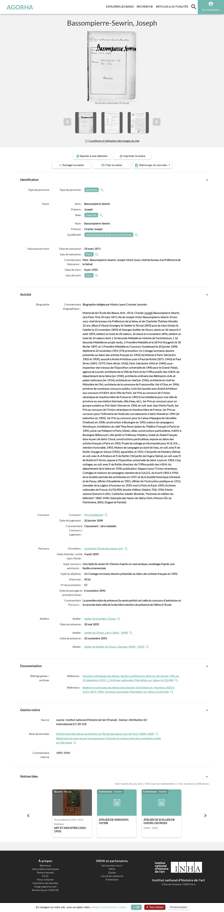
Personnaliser (178, 907)
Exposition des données (45, 883)
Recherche (145, 6)
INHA (112, 869)
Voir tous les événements (160, 783)
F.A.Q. (45, 876)
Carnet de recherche (112, 876)
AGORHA (20, 7)
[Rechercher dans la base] (157, 733)
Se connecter (211, 9)
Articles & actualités (173, 6)
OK (137, 907)
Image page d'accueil (45, 886)
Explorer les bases (120, 6)
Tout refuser (156, 907)
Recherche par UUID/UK (45, 890)
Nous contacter (45, 879)
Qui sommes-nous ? (112, 865)
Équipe (112, 872)
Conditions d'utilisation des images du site (113, 140)
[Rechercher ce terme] (102, 189)
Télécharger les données (153, 165)
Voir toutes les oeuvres (129, 783)
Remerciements (45, 872)
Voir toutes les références (193, 783)
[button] (67, 121)
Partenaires (112, 879)
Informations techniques (45, 869)
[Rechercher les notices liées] (106, 514)
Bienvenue (45, 865)
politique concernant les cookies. (108, 907)
